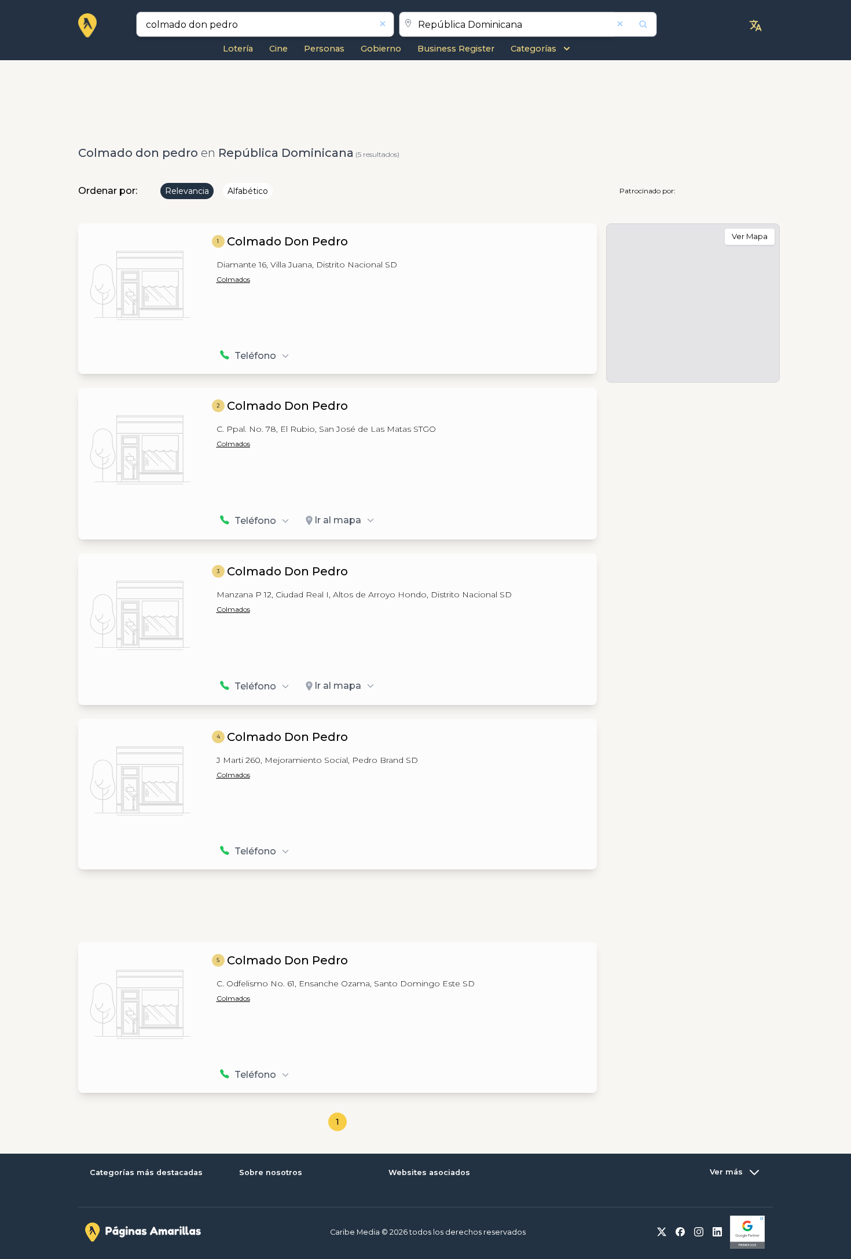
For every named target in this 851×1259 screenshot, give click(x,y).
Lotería (238, 48)
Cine (278, 48)
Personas (324, 48)
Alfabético (248, 191)
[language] (755, 25)
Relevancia (187, 191)
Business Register (455, 48)
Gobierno (381, 48)
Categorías (533, 48)
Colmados (233, 279)
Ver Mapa (750, 236)
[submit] (635, 24)
